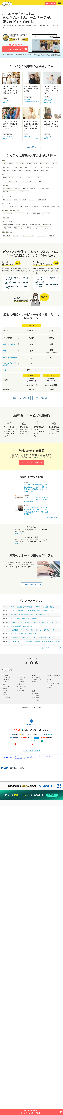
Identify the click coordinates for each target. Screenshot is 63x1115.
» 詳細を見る (18, 533)
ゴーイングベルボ (8, 137)
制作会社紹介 (20, 690)
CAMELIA (27, 137)
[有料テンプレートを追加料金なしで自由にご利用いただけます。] (18, 364)
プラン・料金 (5, 679)
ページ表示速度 (6, 697)
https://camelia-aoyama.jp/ (31, 139)
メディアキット (36, 700)
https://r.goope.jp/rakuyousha (51, 139)
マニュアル (20, 679)
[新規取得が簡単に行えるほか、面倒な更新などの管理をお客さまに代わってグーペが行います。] (18, 344)
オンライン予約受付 (10, 358)
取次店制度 (35, 693)
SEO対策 (4, 695)
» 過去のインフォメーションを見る (51, 648)
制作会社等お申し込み (38, 697)
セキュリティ (50, 685)
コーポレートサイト (28, 751)
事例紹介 (4, 692)
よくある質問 (20, 682)
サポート (6, 370)
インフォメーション (37, 677)
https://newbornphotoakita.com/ (31, 102)
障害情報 (34, 682)
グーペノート (20, 688)
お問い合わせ (20, 684)
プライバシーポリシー (53, 683)
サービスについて (7, 677)
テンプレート (5, 682)
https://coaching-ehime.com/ (51, 103)
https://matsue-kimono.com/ (10, 103)
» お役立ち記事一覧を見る (53, 518)
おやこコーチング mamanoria (49, 100)
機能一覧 (4, 684)
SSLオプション (6, 690)
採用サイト (37, 751)
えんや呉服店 (7, 101)
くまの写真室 (28, 99)
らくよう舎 (47, 137)
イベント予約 (5, 686)
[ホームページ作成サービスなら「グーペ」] (10, 3)
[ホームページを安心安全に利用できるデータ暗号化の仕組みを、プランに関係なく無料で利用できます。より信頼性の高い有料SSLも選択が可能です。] (18, 351)
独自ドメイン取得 (9, 344)
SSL (4, 351)
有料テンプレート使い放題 (10, 364)
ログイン (49, 688)
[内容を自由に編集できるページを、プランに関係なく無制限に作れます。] (18, 338)
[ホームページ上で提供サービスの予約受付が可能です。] (18, 357)
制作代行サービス (22, 686)
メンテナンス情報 (37, 679)
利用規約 (49, 681)
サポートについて (22, 677)
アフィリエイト (36, 695)
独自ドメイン (5, 688)
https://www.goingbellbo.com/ (10, 139)
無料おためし (50, 3)
